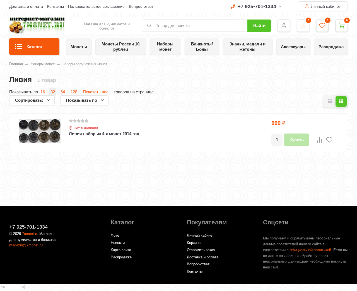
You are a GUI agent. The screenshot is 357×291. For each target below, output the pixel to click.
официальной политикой (310, 250)
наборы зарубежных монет (84, 64)
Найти (259, 25)
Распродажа (331, 46)
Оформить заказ (201, 250)
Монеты (79, 46)
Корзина (194, 243)
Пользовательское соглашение (96, 6)
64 (63, 91)
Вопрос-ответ (141, 6)
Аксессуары (293, 46)
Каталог (34, 46)
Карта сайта (121, 250)
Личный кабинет (325, 6)
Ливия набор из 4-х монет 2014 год (104, 133)
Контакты (55, 6)
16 (42, 91)
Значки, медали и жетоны (248, 47)
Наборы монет (165, 47)
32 (52, 91)
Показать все (95, 91)
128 (74, 91)
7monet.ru (30, 234)
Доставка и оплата (26, 6)
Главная (16, 64)
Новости (118, 243)
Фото (115, 235)
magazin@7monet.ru (26, 245)
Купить (297, 139)
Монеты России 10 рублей (120, 47)
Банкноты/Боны (202, 47)
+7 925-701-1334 (257, 6)
